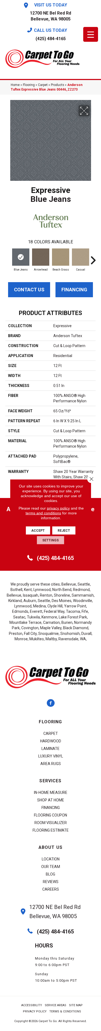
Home (15, 85)
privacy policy (58, 508)
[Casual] (80, 257)
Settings (50, 540)
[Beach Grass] (61, 257)
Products (57, 85)
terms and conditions (43, 513)
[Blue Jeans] (21, 257)
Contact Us (29, 289)
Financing (74, 289)
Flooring (29, 85)
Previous (8, 257)
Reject (64, 530)
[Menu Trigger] (90, 34)
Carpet (43, 85)
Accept (38, 530)
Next (93, 257)
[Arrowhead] (41, 257)
